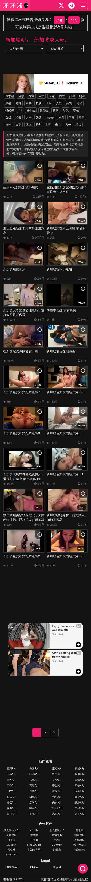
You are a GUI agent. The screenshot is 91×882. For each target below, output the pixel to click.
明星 (82, 96)
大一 (68, 124)
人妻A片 (79, 791)
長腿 (39, 103)
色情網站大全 (57, 830)
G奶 (38, 117)
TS (20, 110)
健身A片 (57, 791)
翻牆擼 (57, 849)
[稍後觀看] (83, 869)
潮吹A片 (34, 802)
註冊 (59, 20)
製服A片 (79, 774)
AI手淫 (9, 96)
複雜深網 (79, 849)
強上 (29, 124)
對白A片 (57, 774)
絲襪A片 (11, 802)
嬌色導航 (79, 835)
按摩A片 (34, 779)
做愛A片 (34, 768)
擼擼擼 (34, 835)
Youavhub (11, 854)
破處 (52, 96)
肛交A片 (79, 785)
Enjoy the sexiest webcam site (63, 628)
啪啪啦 (7, 879)
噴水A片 (34, 808)
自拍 (41, 96)
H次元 (11, 839)
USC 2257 (11, 867)
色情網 (34, 839)
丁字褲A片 (34, 774)
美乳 (69, 103)
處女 (58, 124)
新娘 (78, 124)
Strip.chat (57, 634)
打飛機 (9, 110)
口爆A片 (79, 779)
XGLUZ (34, 830)
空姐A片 (57, 768)
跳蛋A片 (79, 768)
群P (38, 124)
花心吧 (11, 849)
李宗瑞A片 (57, 808)
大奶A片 (11, 774)
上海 (49, 103)
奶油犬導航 (79, 844)
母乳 (66, 110)
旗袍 (8, 124)
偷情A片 (34, 791)
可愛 (79, 103)
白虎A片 (34, 796)
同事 (29, 103)
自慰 (21, 96)
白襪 (8, 117)
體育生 (44, 110)
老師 (18, 103)
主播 (48, 124)
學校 (76, 110)
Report (57, 867)
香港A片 (11, 808)
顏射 (8, 103)
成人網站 (11, 844)
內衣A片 (57, 802)
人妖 (59, 103)
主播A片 (79, 808)
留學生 (30, 110)
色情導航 (57, 835)
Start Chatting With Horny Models (65, 654)
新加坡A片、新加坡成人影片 (37, 39)
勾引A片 (57, 796)
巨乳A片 (11, 779)
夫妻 (18, 124)
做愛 (31, 96)
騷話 (82, 117)
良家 (56, 110)
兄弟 (61, 117)
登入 (74, 20)
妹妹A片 (11, 796)
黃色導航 (11, 835)
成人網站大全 (11, 830)
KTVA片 (11, 791)
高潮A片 (34, 785)
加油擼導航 (34, 849)
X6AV (57, 839)
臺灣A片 (11, 768)
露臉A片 (79, 802)
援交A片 (79, 796)
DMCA (34, 867)
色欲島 (79, 830)
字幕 (71, 117)
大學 (29, 117)
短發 (18, 117)
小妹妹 (49, 117)
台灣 (72, 96)
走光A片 (79, 813)
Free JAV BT (34, 844)
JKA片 (57, 779)
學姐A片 (11, 813)
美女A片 (34, 813)
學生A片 (57, 785)
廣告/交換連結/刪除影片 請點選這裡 (64, 879)
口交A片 (11, 785)
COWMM (57, 844)
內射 (62, 96)
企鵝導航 (79, 839)
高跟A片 (57, 813)
